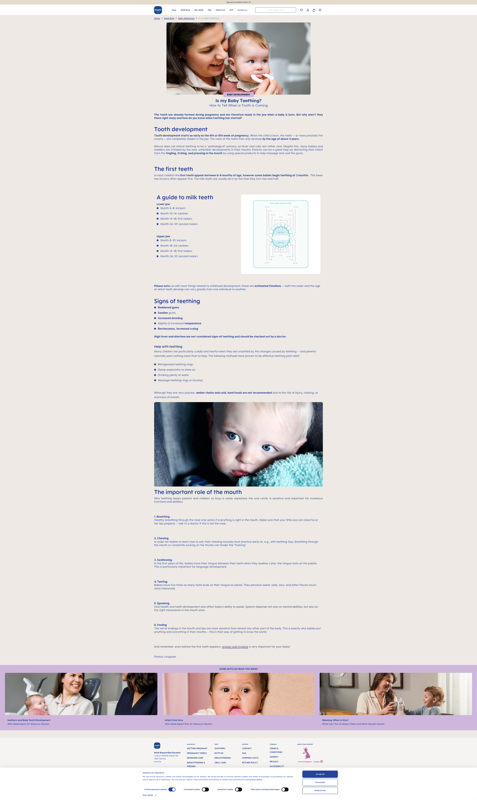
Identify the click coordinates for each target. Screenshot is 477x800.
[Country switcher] (320, 10)
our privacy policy (254, 779)
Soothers (220, 748)
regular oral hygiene (235, 646)
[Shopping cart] (314, 9)
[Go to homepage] (158, 10)
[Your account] (307, 10)
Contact (247, 748)
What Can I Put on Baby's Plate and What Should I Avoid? (353, 724)
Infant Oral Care (174, 720)
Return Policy (250, 762)
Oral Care (220, 762)
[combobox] (275, 9)
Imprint (274, 757)
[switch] (205, 789)
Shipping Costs (250, 758)
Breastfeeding (223, 758)
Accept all (320, 774)
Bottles (219, 753)
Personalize (320, 782)
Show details (148, 795)
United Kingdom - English (309, 762)
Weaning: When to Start (335, 720)
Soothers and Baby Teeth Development (29, 720)
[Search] (293, 10)
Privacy (274, 761)
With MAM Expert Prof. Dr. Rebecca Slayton (189, 724)
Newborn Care (195, 758)
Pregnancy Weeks (197, 753)
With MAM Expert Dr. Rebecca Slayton (28, 724)
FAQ (244, 753)
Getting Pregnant (197, 748)
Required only (320, 790)
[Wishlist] (301, 9)
